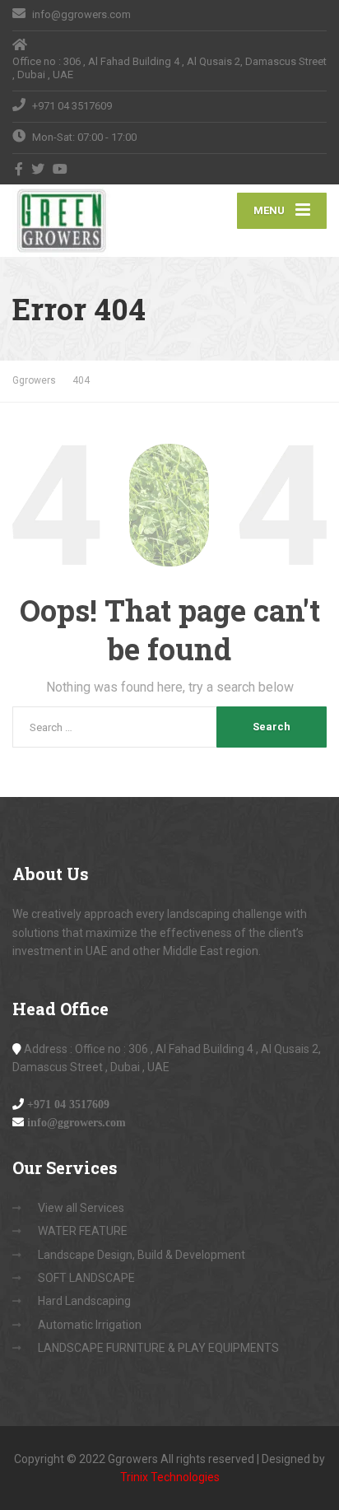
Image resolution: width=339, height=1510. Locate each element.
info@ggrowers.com (76, 1122)
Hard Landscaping (84, 1300)
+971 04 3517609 (68, 1104)
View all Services (81, 1207)
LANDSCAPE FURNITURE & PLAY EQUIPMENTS (158, 1347)
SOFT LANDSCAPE (86, 1277)
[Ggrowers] (91, 220)
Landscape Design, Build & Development (141, 1254)
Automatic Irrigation (90, 1324)
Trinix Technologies (170, 1477)
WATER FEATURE (83, 1230)
